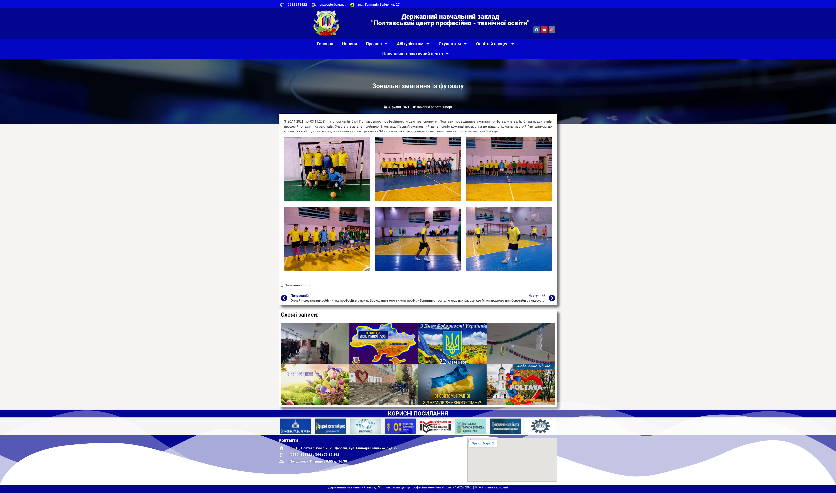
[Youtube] (544, 29)
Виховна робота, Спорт (434, 107)
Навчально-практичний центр (412, 53)
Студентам (450, 43)
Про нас (374, 43)
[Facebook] (536, 29)
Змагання (292, 285)
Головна (325, 43)
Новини (349, 43)
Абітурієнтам (410, 43)
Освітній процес (492, 43)
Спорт (305, 285)
